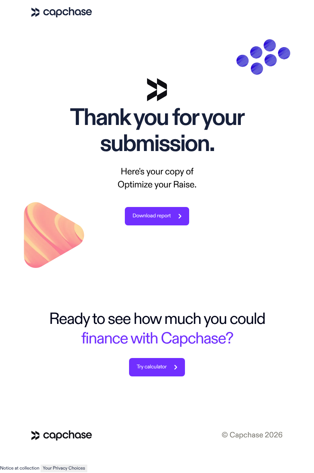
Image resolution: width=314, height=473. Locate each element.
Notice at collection (19, 468)
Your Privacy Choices (64, 468)
